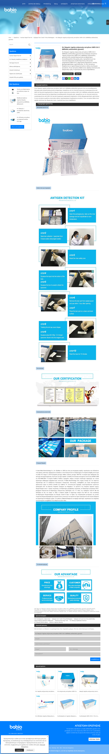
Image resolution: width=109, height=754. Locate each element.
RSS (58, 748)
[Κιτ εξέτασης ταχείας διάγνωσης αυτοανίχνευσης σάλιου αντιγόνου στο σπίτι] (45, 703)
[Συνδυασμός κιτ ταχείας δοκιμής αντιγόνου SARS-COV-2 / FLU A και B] (67, 703)
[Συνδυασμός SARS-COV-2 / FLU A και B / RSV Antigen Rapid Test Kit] (89, 703)
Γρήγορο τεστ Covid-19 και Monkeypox (44, 37)
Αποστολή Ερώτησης (67, 73)
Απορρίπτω (19, 750)
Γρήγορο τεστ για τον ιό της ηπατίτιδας (84, 619)
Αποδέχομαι (30, 750)
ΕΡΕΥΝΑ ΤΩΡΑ (94, 739)
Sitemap (54, 748)
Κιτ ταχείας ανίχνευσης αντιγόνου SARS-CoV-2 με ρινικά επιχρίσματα (45, 691)
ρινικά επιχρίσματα (45, 92)
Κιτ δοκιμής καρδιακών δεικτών (78, 620)
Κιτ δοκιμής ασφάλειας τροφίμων (18, 59)
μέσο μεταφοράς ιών (88, 494)
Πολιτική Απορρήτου (68, 748)
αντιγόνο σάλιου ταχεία (57, 98)
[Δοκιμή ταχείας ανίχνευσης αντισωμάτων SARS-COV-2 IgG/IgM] (89, 679)
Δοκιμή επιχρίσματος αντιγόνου (74, 98)
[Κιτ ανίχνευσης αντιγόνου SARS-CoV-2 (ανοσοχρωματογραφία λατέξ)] (67, 679)
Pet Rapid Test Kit (14, 63)
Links (49, 748)
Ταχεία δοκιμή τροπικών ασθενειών (43, 620)
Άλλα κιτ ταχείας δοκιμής (56, 622)
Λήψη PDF (78, 73)
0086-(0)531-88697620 (17, 733)
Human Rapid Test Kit (26, 37)
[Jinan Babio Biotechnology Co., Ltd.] (10, 10)
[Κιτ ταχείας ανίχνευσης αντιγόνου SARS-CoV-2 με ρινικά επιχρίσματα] (45, 679)
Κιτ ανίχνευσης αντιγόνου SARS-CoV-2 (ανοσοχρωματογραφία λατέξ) (67, 691)
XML (61, 748)
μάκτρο (51, 496)
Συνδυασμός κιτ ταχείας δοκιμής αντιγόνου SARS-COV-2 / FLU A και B (67, 716)
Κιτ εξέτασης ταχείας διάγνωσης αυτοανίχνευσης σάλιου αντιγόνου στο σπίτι (45, 716)
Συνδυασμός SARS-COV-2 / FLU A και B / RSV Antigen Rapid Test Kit (89, 716)
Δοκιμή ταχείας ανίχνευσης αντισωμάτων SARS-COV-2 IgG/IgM (89, 691)
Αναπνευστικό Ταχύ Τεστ (61, 620)
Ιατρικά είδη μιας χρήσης (16, 77)
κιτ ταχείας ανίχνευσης (52, 488)
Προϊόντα (16, 37)
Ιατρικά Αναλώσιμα (14, 70)
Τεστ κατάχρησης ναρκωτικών (42, 619)
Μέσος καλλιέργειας (14, 66)
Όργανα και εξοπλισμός (15, 73)
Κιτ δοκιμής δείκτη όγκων (41, 622)
